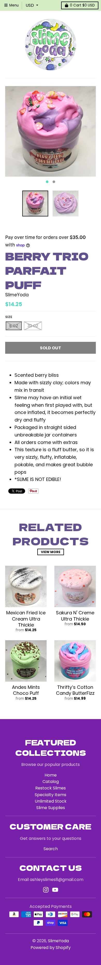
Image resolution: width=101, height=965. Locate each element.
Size (8, 317)
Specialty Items (50, 795)
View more (50, 552)
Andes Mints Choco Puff (26, 690)
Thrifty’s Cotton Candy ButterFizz (75, 690)
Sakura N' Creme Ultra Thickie (75, 615)
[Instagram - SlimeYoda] (46, 890)
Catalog (50, 782)
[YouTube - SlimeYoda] (55, 890)
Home (51, 775)
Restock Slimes (50, 788)
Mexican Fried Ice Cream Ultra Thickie (26, 618)
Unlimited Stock (51, 801)
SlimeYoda (17, 295)
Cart (82, 5)
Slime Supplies (50, 808)
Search (51, 849)
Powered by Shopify (51, 948)
